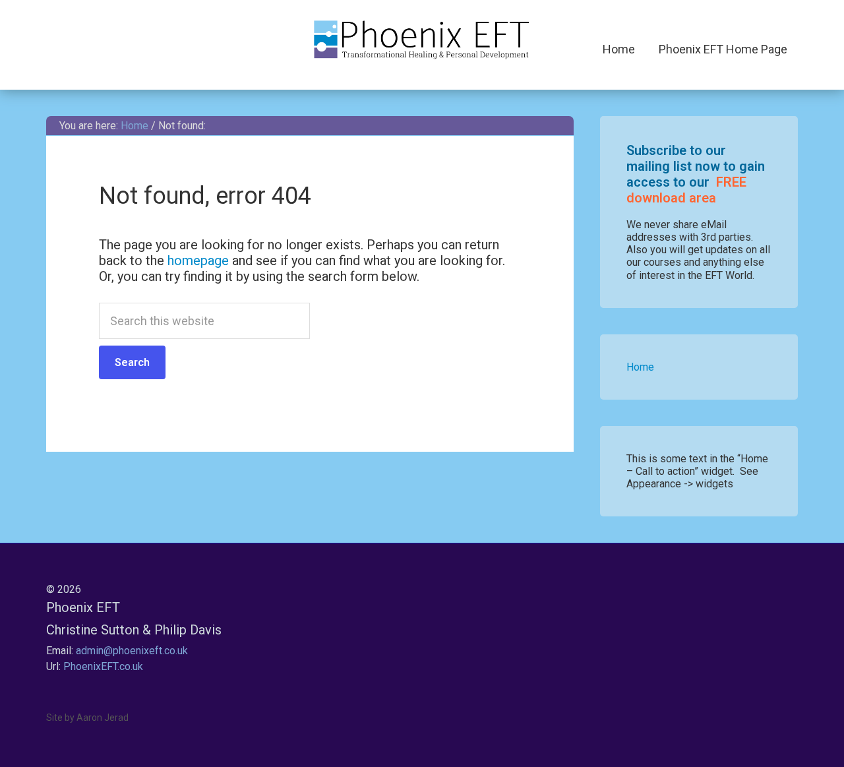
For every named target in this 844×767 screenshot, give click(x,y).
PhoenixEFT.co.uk (103, 666)
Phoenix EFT (422, 39)
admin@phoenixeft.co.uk (132, 650)
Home (640, 367)
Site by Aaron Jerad (87, 717)
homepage (198, 260)
